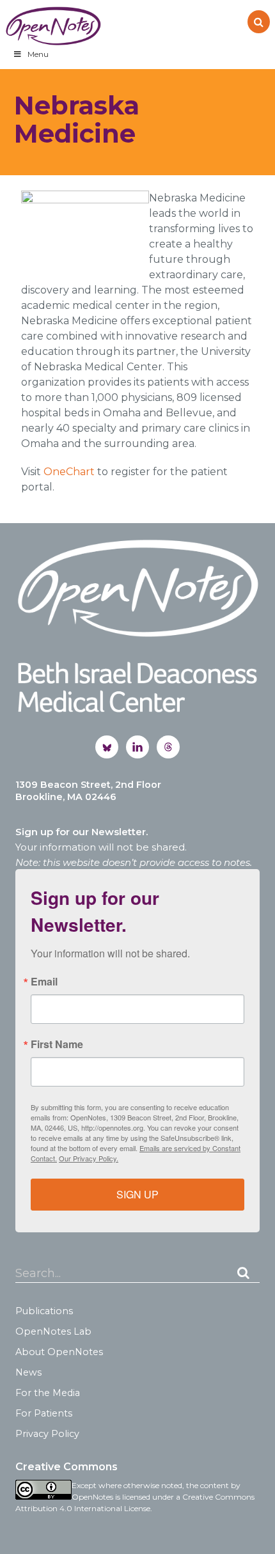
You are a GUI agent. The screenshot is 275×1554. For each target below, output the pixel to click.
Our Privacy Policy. (88, 1158)
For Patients (43, 1413)
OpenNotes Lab (53, 1331)
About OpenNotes (59, 1352)
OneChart (69, 472)
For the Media (47, 1393)
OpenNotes (53, 25)
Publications (44, 1311)
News (28, 1372)
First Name (57, 1044)
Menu (38, 54)
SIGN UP (137, 1194)
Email (44, 982)
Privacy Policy (47, 1434)
